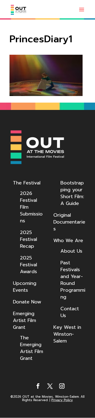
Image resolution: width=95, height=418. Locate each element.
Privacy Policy (62, 400)
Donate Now (27, 301)
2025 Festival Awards (28, 264)
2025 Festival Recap (28, 239)
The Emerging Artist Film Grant (31, 348)
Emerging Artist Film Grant (24, 320)
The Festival (26, 182)
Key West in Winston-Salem (67, 333)
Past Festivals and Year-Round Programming (72, 279)
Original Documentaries (69, 221)
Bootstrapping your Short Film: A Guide (72, 193)
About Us (71, 251)
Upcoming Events (24, 286)
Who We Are (68, 240)
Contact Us (69, 312)
